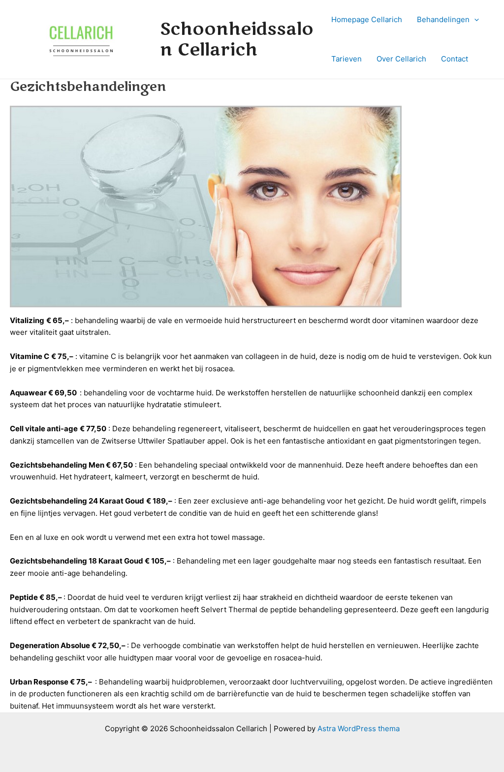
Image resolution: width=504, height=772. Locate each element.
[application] (474, 19)
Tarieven (346, 58)
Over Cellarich (401, 58)
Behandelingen (443, 19)
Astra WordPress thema (358, 728)
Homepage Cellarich (366, 19)
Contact (454, 58)
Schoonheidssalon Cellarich (237, 39)
